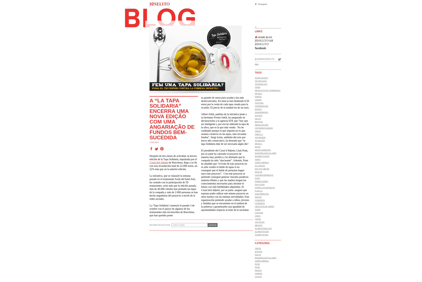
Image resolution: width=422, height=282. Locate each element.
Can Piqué (260, 222)
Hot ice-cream (262, 169)
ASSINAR (212, 225)
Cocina (258, 277)
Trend (258, 248)
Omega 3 (259, 134)
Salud (258, 119)
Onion (258, 131)
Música (258, 144)
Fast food (260, 185)
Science (258, 116)
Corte (258, 210)
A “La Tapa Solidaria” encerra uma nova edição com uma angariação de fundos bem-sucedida (172, 119)
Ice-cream (260, 166)
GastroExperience (264, 175)
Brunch (258, 225)
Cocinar (259, 213)
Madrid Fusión (262, 156)
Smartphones (261, 112)
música (258, 94)
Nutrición (260, 141)
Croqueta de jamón (264, 207)
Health (258, 172)
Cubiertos (260, 200)
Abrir (257, 64)
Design (258, 197)
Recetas (259, 122)
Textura (259, 103)
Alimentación (262, 232)
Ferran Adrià (261, 181)
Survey (258, 109)
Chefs (257, 216)
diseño (258, 97)
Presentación (261, 125)
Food (257, 178)
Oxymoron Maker (264, 128)
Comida (258, 274)
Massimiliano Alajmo (265, 153)
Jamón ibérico (262, 163)
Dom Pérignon (262, 194)
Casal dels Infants (159, 162)
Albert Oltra (261, 235)
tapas (257, 87)
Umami (258, 100)
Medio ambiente (263, 150)
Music (258, 147)
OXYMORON (260, 138)
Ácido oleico (261, 78)
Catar (258, 219)
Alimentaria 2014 (263, 228)
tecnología (261, 81)
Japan (257, 159)
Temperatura (261, 106)
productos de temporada (267, 90)
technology (261, 84)
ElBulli (259, 191)
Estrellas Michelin (265, 188)
